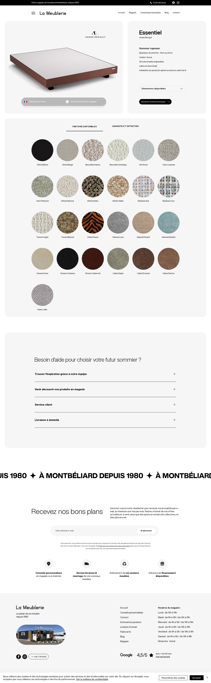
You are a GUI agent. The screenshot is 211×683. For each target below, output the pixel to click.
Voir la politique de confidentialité (92, 679)
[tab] (84, 126)
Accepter (196, 677)
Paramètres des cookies (173, 677)
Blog (122, 636)
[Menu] (33, 13)
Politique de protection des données (114, 546)
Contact (124, 617)
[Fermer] (207, 678)
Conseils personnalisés (131, 613)
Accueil (124, 608)
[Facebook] (173, 2)
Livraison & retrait (128, 627)
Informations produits (130, 622)
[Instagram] (178, 2)
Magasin (124, 641)
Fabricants (125, 632)
